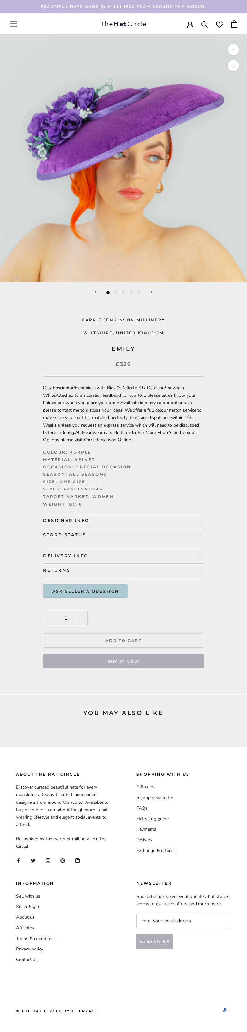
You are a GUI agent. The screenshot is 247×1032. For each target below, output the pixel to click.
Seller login (27, 907)
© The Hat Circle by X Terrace (57, 1011)
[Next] (151, 292)
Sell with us (28, 896)
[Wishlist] (219, 24)
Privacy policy (29, 949)
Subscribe (154, 941)
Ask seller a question (85, 591)
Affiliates (25, 928)
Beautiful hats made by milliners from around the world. (123, 6)
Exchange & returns (156, 850)
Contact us (27, 960)
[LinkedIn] (77, 860)
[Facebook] (18, 860)
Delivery (144, 840)
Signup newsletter (154, 797)
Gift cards (146, 787)
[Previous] (95, 292)
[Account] (190, 24)
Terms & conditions (35, 938)
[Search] (204, 24)
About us (25, 917)
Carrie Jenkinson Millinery (123, 319)
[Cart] (234, 24)
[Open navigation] (13, 24)
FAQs (142, 808)
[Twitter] (33, 860)
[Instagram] (48, 860)
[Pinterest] (62, 860)
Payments (146, 829)
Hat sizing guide (152, 819)
